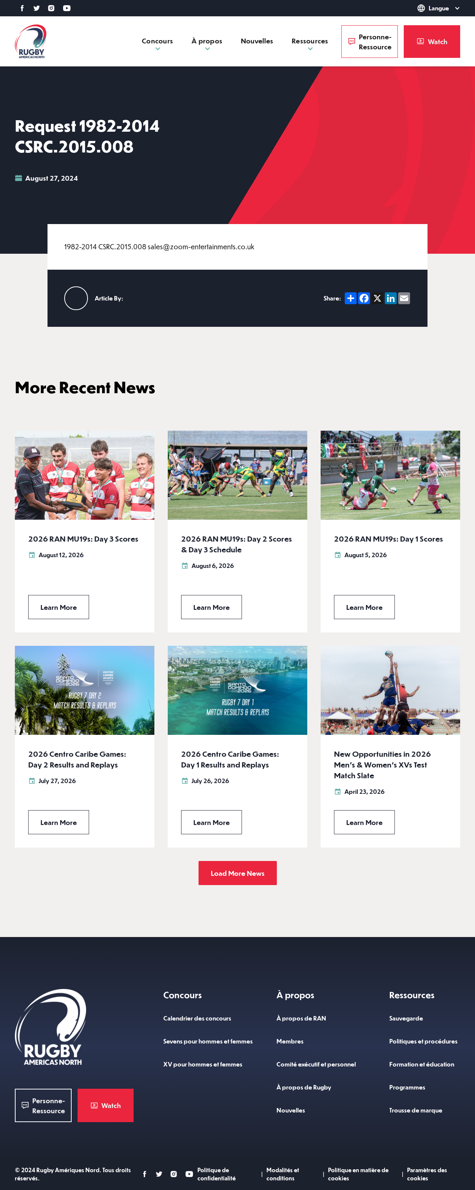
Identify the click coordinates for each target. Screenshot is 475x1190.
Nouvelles (257, 40)
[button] (424, 8)
